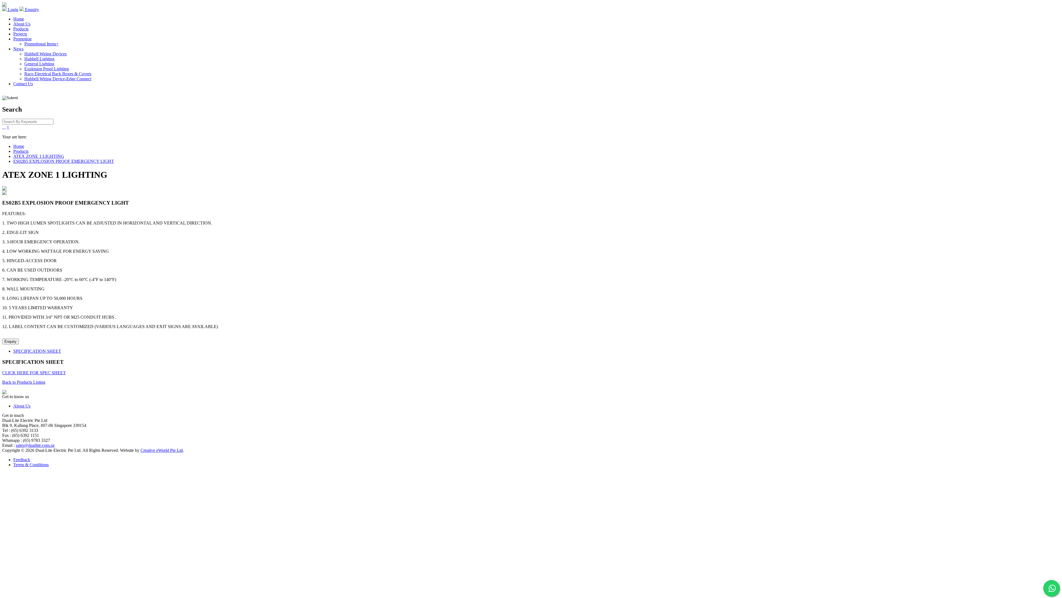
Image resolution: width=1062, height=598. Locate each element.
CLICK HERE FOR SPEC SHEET (34, 372)
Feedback (21, 459)
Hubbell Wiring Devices (45, 53)
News (18, 49)
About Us (21, 24)
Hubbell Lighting (39, 58)
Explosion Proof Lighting (46, 68)
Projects (20, 34)
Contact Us (23, 83)
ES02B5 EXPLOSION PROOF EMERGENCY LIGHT (63, 161)
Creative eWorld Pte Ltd (161, 450)
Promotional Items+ (41, 44)
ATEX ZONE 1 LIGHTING (38, 156)
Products (20, 29)
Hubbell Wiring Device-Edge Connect (57, 78)
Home (18, 19)
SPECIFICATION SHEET (37, 351)
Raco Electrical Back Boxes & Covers (57, 73)
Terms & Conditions (31, 464)
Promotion (22, 39)
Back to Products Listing (23, 382)
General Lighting (39, 63)
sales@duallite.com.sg (35, 445)
